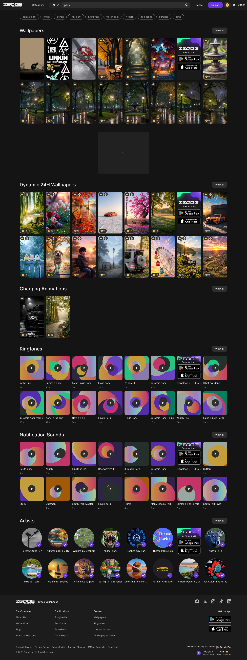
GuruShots (60, 623)
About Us (21, 617)
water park (112, 16)
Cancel (199, 5)
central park (29, 16)
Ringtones (99, 623)
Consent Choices (76, 647)
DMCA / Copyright (96, 647)
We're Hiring (22, 623)
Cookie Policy (58, 647)
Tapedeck (60, 629)
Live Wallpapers (103, 629)
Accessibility (114, 647)
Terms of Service (24, 647)
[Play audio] (31, 368)
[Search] (186, 5)
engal (46, 16)
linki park (76, 16)
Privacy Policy (42, 647)
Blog (18, 629)
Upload (215, 5)
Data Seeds (61, 635)
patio (178, 16)
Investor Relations (26, 635)
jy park (130, 16)
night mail (93, 16)
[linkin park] (32, 59)
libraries (163, 16)
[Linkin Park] (58, 59)
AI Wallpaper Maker (105, 635)
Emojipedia (61, 617)
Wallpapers (100, 617)
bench (60, 16)
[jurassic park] (84, 59)
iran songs (146, 16)
